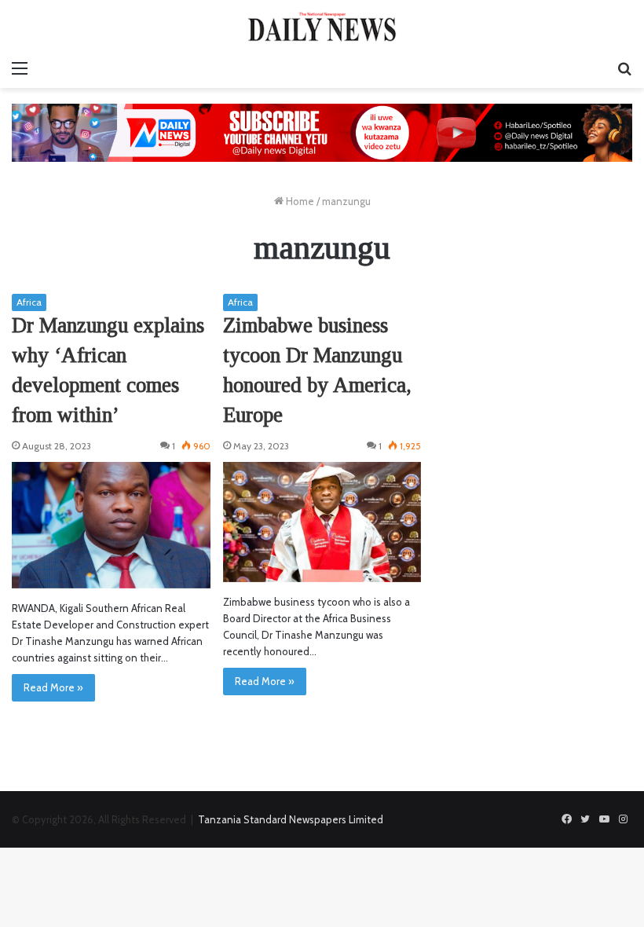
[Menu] (19, 68)
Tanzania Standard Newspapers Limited (290, 819)
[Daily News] (322, 26)
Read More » (53, 687)
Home (299, 201)
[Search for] (624, 68)
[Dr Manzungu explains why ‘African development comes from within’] (111, 525)
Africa (29, 302)
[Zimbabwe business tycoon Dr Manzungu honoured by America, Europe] (322, 521)
